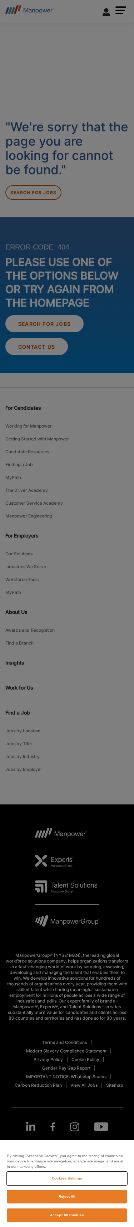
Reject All (67, 1196)
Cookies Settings (67, 1178)
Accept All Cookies (67, 1215)
